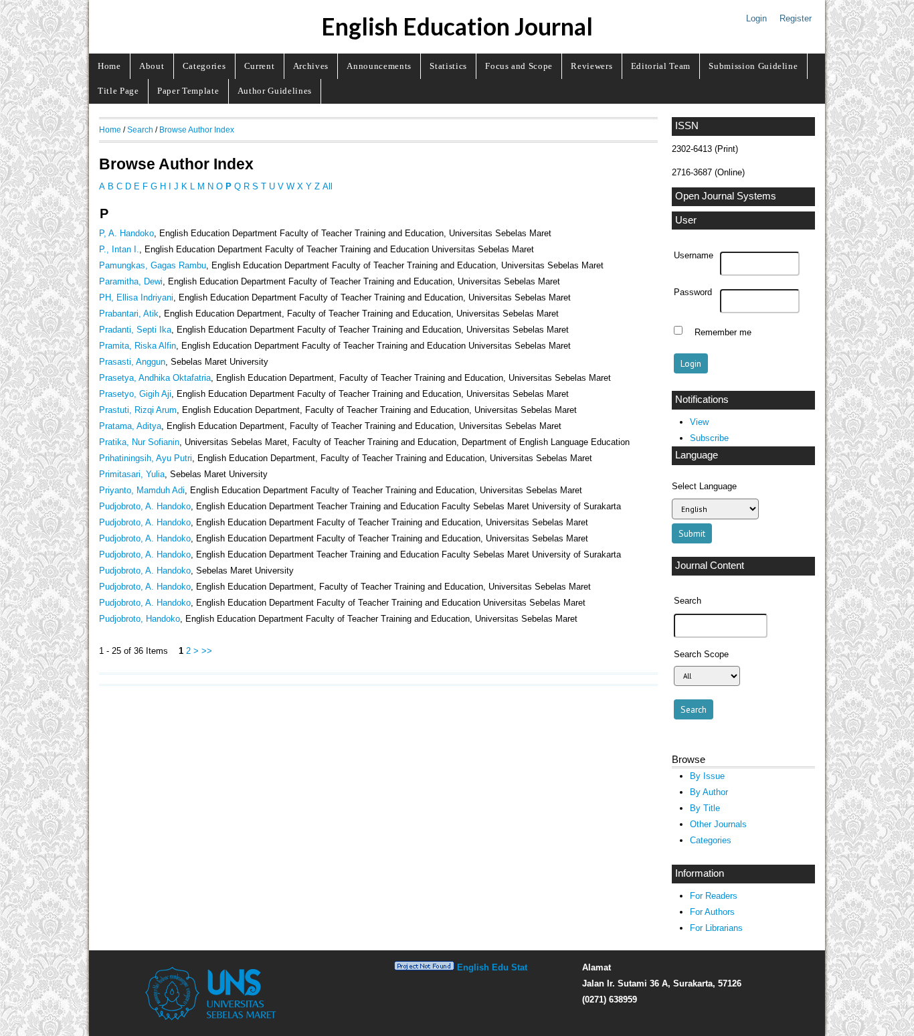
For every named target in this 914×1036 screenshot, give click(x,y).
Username (693, 255)
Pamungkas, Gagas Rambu (152, 265)
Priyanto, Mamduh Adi (142, 490)
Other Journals (718, 824)
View (699, 422)
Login (756, 18)
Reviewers (591, 66)
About (151, 66)
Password (693, 292)
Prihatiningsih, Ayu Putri (145, 458)
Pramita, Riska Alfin (137, 346)
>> (206, 651)
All (328, 186)
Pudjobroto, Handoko (139, 619)
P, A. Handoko (126, 233)
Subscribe (709, 438)
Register (796, 18)
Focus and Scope (519, 66)
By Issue (707, 776)
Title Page (118, 91)
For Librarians (716, 928)
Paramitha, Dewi (131, 281)
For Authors (712, 912)
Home (109, 66)
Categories (204, 66)
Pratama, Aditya (130, 426)
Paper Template (188, 91)
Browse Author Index (196, 129)
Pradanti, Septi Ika (135, 330)
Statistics (448, 66)
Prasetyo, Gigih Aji (135, 394)
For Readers (713, 896)
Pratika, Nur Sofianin (139, 442)
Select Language (704, 486)
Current (259, 66)
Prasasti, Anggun (132, 362)
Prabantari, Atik (129, 314)
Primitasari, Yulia (132, 474)
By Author (709, 792)
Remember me (723, 332)
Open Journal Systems (725, 196)
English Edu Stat (492, 967)
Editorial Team (661, 66)
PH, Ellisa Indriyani (136, 297)
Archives (311, 66)
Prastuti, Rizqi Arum (138, 410)
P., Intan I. (119, 249)
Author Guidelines (275, 91)
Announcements (379, 66)
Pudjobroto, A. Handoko (145, 506)
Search (140, 129)
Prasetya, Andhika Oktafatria (155, 378)
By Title (705, 808)
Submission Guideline (753, 66)
